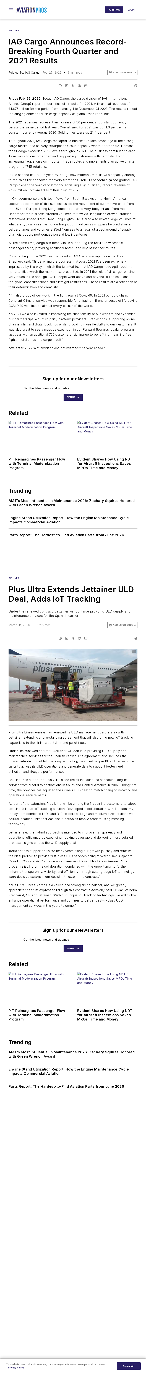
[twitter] (73, 86)
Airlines (14, 30)
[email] (86, 86)
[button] (11, 10)
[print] (135, 86)
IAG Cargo (32, 72)
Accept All (128, 1366)
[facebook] (60, 86)
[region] (73, 1366)
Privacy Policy (16, 1367)
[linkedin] (66, 86)
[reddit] (79, 86)
